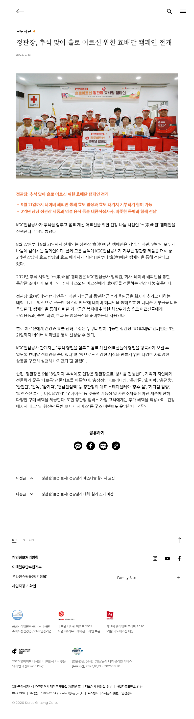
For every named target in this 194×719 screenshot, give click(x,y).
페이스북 (179, 558)
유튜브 (167, 558)
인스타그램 (155, 558)
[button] (182, 11)
